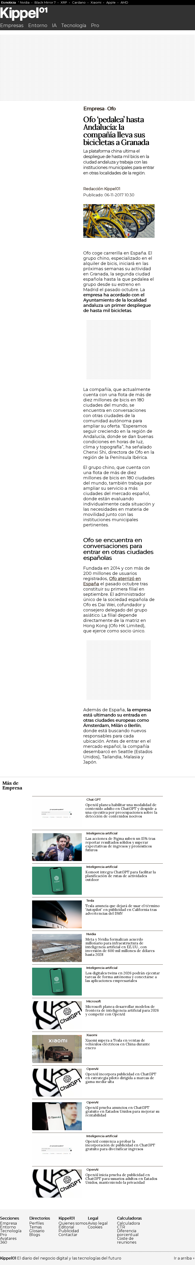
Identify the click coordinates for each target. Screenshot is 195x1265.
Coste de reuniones (126, 1240)
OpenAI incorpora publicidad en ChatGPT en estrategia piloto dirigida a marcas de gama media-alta (120, 1078)
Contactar (68, 1235)
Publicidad (68, 1231)
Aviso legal (98, 1223)
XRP (64, 2)
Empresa (93, 108)
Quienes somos (72, 1223)
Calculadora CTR (128, 1225)
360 (3, 1242)
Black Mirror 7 (45, 2)
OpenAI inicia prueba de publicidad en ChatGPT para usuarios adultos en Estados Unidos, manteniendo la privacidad (121, 1179)
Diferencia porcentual (128, 1233)
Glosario (36, 1231)
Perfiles (36, 1223)
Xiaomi (96, 2)
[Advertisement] (97, 68)
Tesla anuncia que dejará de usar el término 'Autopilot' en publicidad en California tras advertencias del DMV (122, 910)
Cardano (79, 2)
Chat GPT (93, 799)
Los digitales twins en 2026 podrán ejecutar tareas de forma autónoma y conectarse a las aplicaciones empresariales (122, 977)
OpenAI (92, 1069)
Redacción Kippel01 (101, 189)
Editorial (66, 1227)
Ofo (111, 108)
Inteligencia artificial (101, 833)
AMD (124, 2)
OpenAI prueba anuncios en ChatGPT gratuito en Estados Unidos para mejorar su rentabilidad (122, 1111)
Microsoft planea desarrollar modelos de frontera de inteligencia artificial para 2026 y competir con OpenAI (122, 1010)
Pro (95, 25)
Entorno (37, 25)
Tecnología (73, 25)
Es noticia (8, 2)
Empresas (12, 25)
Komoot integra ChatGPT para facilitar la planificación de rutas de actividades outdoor (120, 876)
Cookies (95, 1227)
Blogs (34, 1235)
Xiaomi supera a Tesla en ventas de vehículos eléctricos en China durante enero (117, 1044)
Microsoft (93, 1001)
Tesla (90, 900)
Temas (35, 1227)
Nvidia (24, 2)
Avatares (8, 1239)
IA (54, 25)
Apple (111, 2)
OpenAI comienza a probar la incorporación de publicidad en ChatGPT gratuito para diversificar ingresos (120, 1145)
